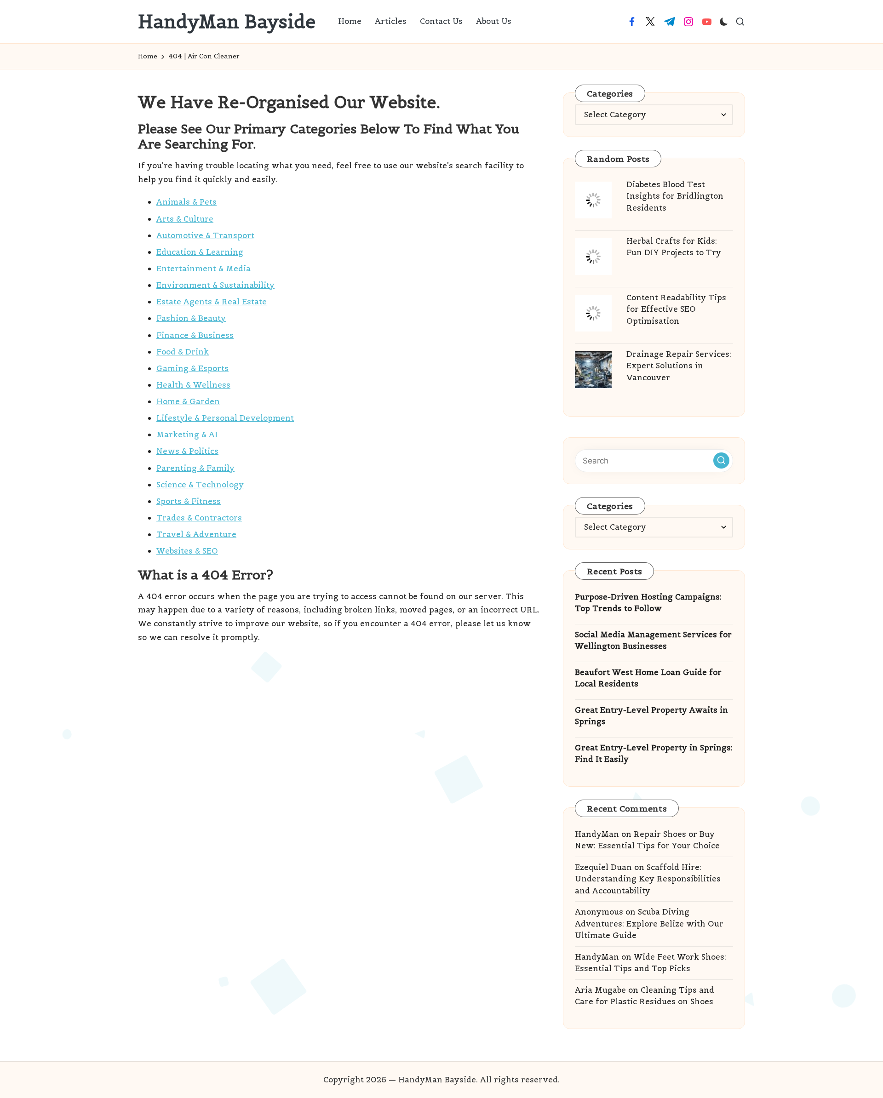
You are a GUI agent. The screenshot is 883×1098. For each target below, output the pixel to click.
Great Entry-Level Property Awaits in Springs (651, 716)
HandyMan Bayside (226, 21)
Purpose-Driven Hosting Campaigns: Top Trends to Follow (648, 603)
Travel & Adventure (196, 534)
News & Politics (187, 451)
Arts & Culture (184, 219)
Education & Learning (199, 252)
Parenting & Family (195, 468)
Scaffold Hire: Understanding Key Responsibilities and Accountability (648, 879)
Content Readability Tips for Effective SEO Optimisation (676, 309)
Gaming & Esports (192, 368)
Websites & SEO (187, 551)
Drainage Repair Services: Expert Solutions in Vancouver (678, 366)
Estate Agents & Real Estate (211, 302)
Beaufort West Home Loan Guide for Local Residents (648, 678)
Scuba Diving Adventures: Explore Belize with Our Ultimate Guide (649, 923)
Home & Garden (188, 401)
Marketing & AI (187, 434)
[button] (721, 460)
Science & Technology (200, 485)
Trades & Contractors (199, 518)
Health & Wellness (193, 385)
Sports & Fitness (188, 501)
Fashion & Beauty (191, 318)
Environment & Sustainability (215, 285)
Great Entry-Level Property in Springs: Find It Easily (654, 754)
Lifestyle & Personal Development (225, 418)
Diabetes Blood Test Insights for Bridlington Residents (674, 196)
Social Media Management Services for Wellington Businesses (653, 640)
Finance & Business (195, 335)
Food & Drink (182, 352)
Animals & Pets (186, 202)
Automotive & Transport (205, 235)
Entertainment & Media (203, 268)
